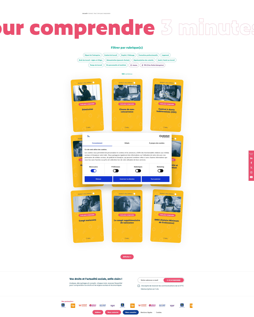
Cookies (159, 312)
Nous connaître (130, 312)
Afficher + (127, 256)
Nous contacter (113, 312)
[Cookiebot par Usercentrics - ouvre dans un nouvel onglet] (160, 136)
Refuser (98, 179)
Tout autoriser (155, 179)
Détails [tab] (127, 143)
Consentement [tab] (97, 143)
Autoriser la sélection (127, 179)
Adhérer (98, 312)
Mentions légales (146, 312)
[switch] (116, 170)
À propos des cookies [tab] (156, 143)
